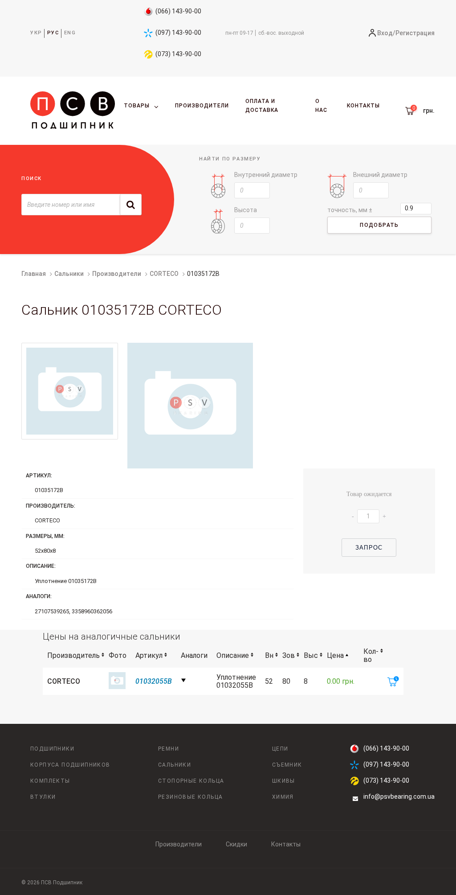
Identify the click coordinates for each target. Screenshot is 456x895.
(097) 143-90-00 (178, 32)
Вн (269, 655)
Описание (232, 655)
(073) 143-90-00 (178, 53)
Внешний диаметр (380, 174)
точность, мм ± (349, 209)
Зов (288, 655)
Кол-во (371, 655)
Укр (36, 33)
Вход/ (386, 33)
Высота (245, 209)
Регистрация (415, 33)
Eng (70, 33)
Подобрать (379, 225)
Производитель (73, 655)
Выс (311, 655)
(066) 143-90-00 (178, 11)
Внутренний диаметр (265, 174)
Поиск (31, 178)
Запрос (369, 547)
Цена (335, 655)
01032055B (153, 681)
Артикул (149, 655)
